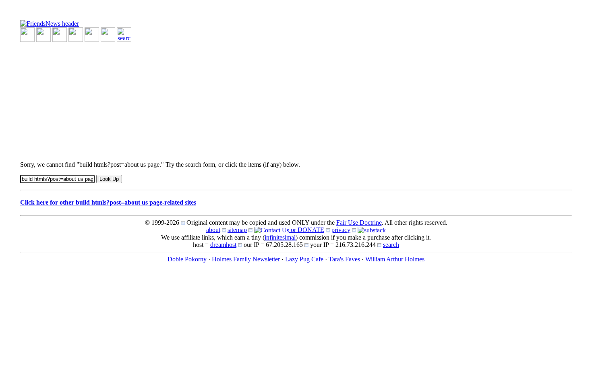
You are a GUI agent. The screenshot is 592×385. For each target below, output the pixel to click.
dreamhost (223, 244)
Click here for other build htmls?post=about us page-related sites (108, 202)
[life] (108, 34)
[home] (49, 23)
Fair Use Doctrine (359, 222)
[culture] (59, 34)
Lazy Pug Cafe (304, 259)
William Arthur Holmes (394, 259)
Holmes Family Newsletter (246, 259)
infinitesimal (280, 237)
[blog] (43, 34)
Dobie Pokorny (187, 259)
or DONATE (306, 229)
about (213, 229)
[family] (92, 34)
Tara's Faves (344, 259)
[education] (75, 34)
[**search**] (124, 34)
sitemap (237, 229)
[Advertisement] (261, 98)
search (391, 244)
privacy (340, 229)
